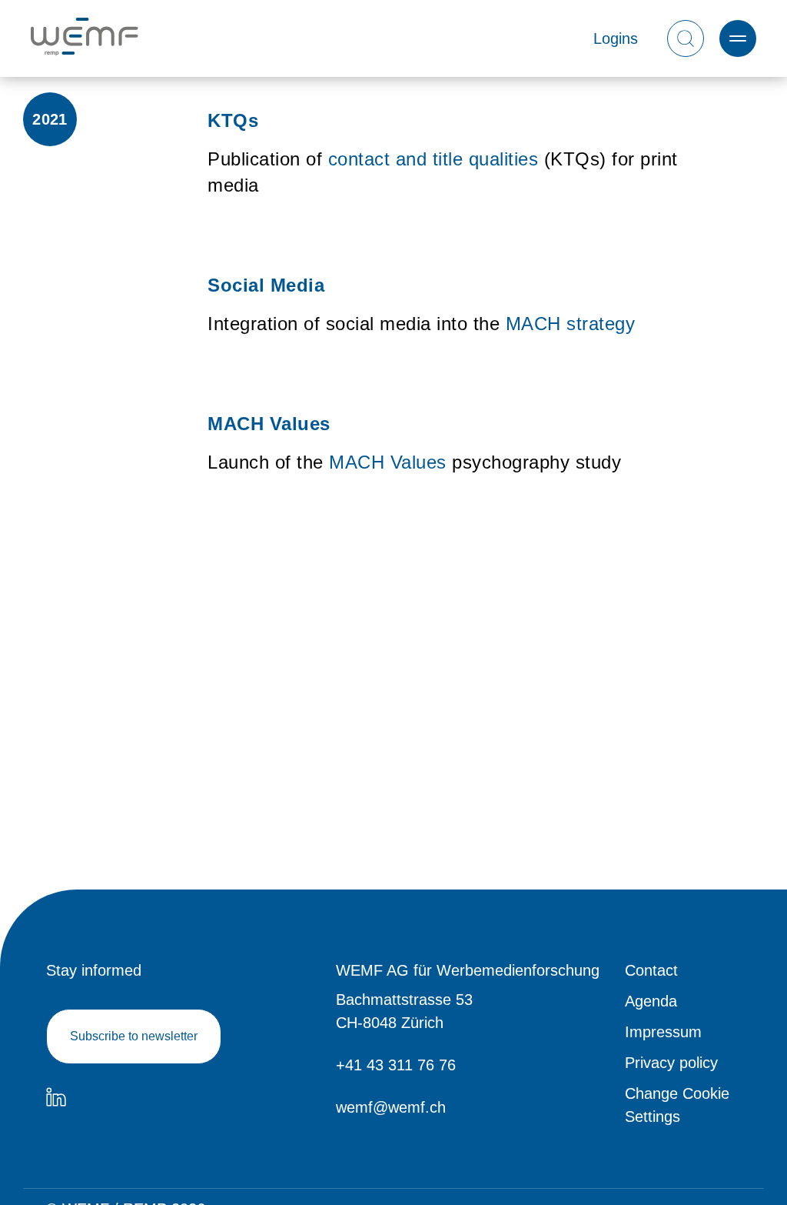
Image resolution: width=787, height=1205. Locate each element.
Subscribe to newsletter (134, 1036)
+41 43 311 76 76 (396, 1064)
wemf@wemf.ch (391, 1107)
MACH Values (388, 462)
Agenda (651, 1001)
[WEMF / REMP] (84, 39)
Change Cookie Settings (677, 1105)
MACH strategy (571, 323)
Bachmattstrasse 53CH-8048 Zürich (404, 1011)
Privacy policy (671, 1062)
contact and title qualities (433, 159)
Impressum (663, 1031)
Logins (615, 38)
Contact (651, 970)
